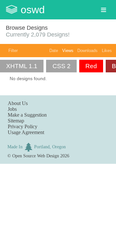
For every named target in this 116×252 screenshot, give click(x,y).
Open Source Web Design (35, 155)
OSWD (33, 10)
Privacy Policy (22, 126)
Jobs (12, 109)
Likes (107, 50)
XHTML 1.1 (21, 66)
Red (91, 66)
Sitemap (16, 120)
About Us (18, 103)
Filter (13, 50)
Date (53, 50)
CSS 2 (62, 66)
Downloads (87, 50)
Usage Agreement (26, 132)
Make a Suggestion (27, 115)
